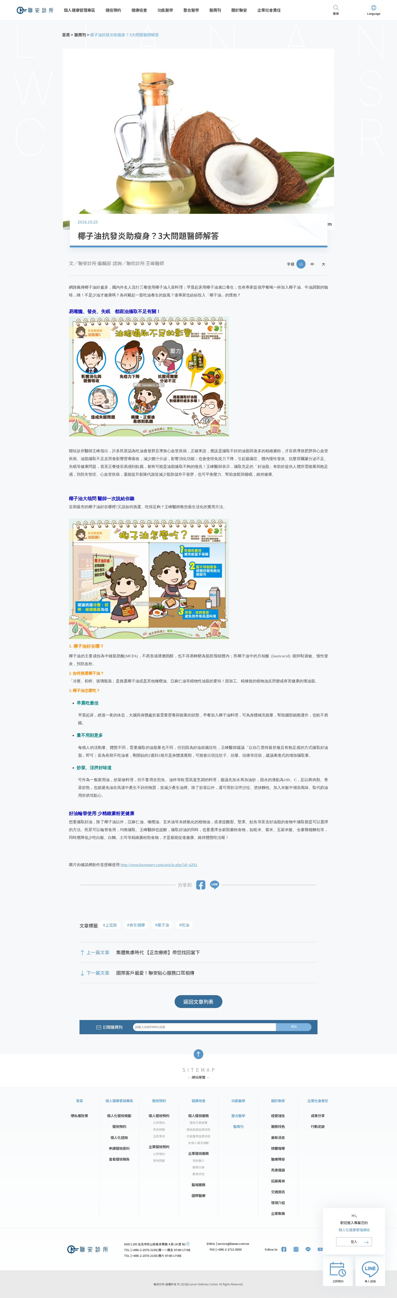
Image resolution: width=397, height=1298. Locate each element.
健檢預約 (113, 10)
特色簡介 (198, 1161)
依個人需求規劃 (198, 1143)
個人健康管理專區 (79, 10)
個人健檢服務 (198, 1115)
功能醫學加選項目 (198, 1136)
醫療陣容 (278, 1159)
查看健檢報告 (119, 1159)
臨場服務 (198, 1184)
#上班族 (110, 925)
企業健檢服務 (198, 1153)
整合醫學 (191, 10)
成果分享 (318, 1115)
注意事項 (159, 1136)
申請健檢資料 (119, 1148)
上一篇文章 (97, 952)
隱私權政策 (79, 1115)
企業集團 (278, 1213)
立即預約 (159, 1123)
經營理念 (278, 1115)
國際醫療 (198, 1195)
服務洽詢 (198, 1167)
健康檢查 (139, 10)
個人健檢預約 (159, 1115)
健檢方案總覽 (198, 1123)
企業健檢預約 (159, 1146)
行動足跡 (318, 1126)
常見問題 (159, 1129)
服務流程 (198, 1174)
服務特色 (278, 1126)
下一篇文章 (97, 973)
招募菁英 (278, 1180)
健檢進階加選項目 (198, 1129)
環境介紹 (278, 1202)
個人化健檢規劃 (119, 1115)
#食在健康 (136, 925)
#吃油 (184, 925)
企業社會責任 (269, 10)
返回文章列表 (198, 1001)
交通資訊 (278, 1191)
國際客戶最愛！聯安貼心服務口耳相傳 (155, 973)
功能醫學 (165, 10)
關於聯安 (239, 10)
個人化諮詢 (119, 1137)
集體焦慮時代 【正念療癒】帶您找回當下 (158, 952)
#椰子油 (162, 925)
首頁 (79, 1100)
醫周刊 (215, 10)
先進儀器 (278, 1169)
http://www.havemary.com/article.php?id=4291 (159, 865)
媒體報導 (278, 1148)
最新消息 (278, 1137)
